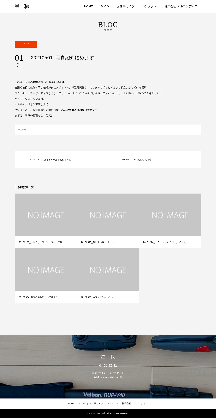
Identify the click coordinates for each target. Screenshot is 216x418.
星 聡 (22, 6)
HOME (88, 6)
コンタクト (149, 6)
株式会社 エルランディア (181, 6)
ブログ (26, 44)
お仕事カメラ (125, 6)
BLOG (105, 6)
